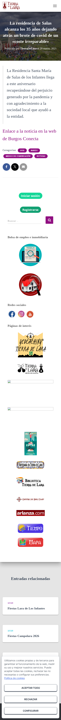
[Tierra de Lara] (12, 6)
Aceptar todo (31, 687)
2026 (10, 603)
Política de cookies (14, 678)
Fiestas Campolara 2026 (23, 636)
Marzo (34, 150)
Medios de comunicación (18, 156)
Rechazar (30, 699)
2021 (22, 150)
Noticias (41, 156)
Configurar (30, 710)
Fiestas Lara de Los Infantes (26, 608)
